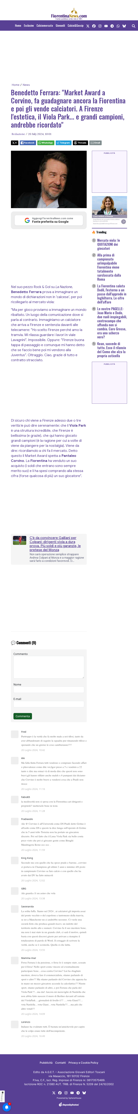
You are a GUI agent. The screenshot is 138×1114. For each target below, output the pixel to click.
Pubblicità (46, 1062)
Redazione (18, 134)
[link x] (88, 25)
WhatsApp (47, 142)
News (26, 84)
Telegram (65, 142)
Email (97, 142)
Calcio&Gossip (75, 25)
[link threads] (124, 25)
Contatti (60, 1062)
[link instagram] (100, 25)
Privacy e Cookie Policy (83, 1062)
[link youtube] (106, 25)
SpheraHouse (74, 1098)
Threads (82, 142)
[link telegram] (112, 25)
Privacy (2, 1097)
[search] (134, 25)
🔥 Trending (99, 232)
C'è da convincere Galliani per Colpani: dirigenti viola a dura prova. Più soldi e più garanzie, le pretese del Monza (55, 544)
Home (18, 25)
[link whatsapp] (118, 25)
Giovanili (60, 25)
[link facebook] (94, 25)
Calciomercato (45, 25)
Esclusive (29, 25)
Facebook (29, 142)
